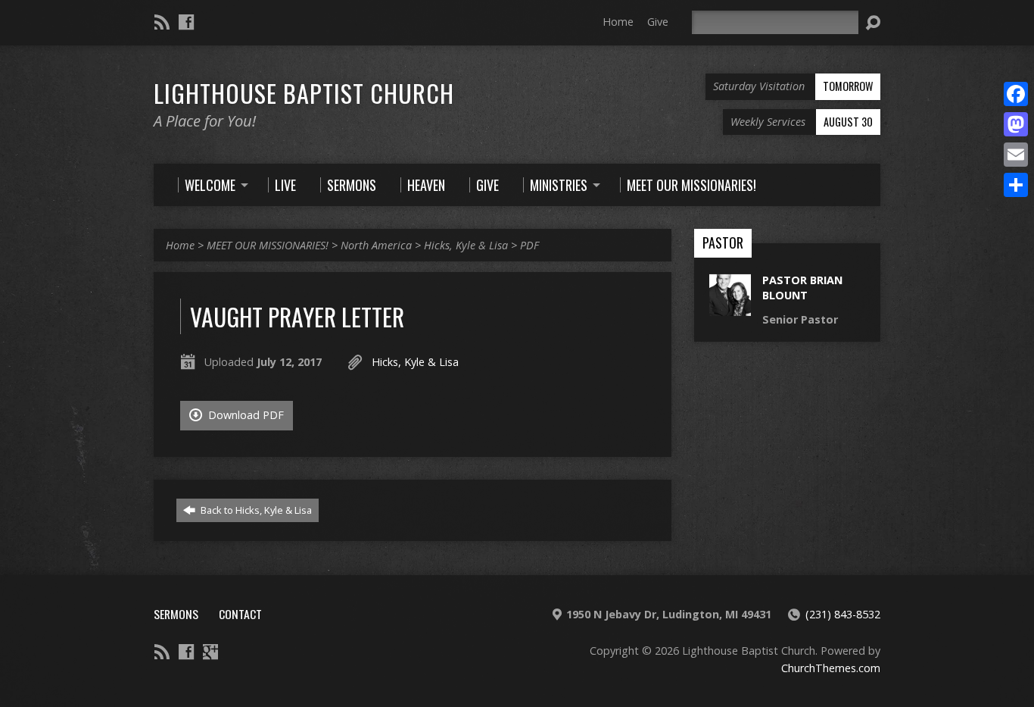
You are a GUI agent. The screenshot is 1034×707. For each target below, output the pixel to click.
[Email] (1016, 154)
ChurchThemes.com (830, 668)
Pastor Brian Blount (802, 287)
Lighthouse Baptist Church (304, 92)
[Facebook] (186, 22)
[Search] (872, 22)
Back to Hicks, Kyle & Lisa (255, 510)
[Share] (1016, 185)
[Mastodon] (1016, 124)
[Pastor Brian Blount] (730, 308)
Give (657, 21)
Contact (240, 614)
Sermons (176, 614)
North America (376, 245)
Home (618, 21)
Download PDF (244, 415)
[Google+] (210, 651)
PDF (529, 245)
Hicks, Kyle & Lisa (466, 245)
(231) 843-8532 (842, 614)
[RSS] (162, 22)
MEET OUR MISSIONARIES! (268, 245)
